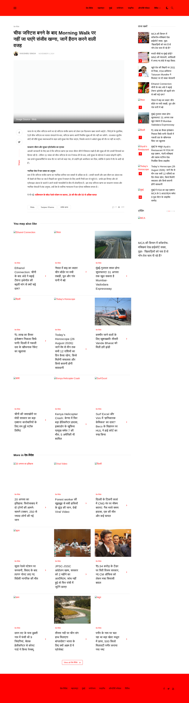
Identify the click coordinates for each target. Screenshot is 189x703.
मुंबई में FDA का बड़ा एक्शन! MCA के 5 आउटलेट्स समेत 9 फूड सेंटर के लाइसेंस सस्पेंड (163, 195)
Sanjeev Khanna (47, 207)
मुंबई (110, 8)
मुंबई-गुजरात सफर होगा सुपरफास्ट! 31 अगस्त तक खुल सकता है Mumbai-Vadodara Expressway (107, 278)
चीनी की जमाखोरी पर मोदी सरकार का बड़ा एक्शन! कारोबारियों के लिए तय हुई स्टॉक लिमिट (26, 422)
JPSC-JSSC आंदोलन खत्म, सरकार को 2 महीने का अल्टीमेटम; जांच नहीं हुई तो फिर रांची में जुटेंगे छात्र (66, 577)
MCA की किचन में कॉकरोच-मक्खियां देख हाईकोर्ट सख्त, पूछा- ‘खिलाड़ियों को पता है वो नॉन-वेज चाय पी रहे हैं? (161, 41)
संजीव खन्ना (64, 207)
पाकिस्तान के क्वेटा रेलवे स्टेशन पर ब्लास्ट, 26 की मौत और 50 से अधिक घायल (66, 195)
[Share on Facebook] (19, 132)
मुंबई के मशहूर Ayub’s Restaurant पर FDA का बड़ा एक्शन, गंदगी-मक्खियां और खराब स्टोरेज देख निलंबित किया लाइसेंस (162, 153)
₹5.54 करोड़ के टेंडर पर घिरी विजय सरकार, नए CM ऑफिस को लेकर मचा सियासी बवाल (107, 574)
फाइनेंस (131, 8)
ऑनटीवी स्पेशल (144, 8)
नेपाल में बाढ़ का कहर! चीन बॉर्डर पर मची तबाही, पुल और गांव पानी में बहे (66, 274)
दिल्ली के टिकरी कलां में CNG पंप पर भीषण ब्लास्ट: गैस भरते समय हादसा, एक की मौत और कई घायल (107, 508)
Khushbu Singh (28, 54)
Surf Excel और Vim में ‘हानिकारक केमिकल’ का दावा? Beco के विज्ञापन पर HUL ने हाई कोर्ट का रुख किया (107, 424)
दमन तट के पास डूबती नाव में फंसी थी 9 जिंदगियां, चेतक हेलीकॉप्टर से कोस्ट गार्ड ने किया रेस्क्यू (26, 641)
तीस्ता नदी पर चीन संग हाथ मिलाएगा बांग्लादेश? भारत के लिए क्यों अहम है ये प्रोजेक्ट (67, 641)
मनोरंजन (120, 8)
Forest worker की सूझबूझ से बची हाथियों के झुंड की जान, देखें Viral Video (66, 505)
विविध (156, 8)
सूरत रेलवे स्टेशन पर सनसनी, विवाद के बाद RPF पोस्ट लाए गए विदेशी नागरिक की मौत (26, 572)
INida (32, 207)
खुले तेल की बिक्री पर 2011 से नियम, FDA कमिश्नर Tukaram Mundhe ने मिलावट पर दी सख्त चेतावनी (163, 73)
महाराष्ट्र (101, 8)
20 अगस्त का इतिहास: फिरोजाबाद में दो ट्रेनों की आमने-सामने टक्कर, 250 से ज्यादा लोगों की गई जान (26, 510)
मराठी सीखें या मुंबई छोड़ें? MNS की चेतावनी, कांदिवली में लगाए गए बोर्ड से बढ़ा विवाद (163, 57)
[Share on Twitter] (19, 142)
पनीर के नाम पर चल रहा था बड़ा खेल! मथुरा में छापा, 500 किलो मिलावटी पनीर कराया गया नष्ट (107, 641)
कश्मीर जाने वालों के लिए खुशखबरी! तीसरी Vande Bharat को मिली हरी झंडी (107, 341)
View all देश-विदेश (70, 662)
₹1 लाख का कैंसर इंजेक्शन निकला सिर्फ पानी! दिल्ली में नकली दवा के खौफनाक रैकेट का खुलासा (26, 343)
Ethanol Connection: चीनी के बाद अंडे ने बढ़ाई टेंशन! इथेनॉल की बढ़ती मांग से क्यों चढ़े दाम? (25, 278)
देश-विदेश (89, 8)
